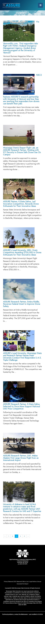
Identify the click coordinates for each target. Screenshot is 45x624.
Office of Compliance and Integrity (32, 601)
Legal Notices (33, 581)
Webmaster (24, 614)
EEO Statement (18, 581)
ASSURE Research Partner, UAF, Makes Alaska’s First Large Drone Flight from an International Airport (21, 458)
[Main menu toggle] (40, 5)
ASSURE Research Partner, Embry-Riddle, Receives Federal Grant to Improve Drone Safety (21, 304)
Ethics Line (25, 581)
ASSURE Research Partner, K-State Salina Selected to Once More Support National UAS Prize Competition (21, 406)
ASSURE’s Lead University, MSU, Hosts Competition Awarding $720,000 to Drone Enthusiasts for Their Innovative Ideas (22, 252)
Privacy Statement (8, 581)
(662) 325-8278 (23, 564)
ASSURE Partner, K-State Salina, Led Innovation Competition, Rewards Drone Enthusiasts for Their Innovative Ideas (21, 204)
